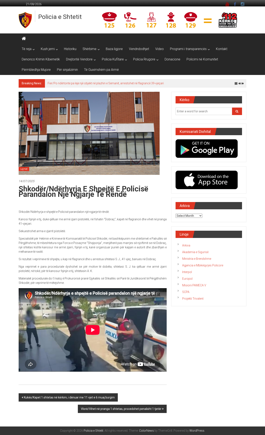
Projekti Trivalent (193, 298)
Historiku (70, 49)
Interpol (187, 272)
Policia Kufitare (113, 59)
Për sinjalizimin (67, 70)
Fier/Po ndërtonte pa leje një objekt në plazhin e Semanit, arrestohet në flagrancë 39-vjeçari (106, 83)
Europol (187, 278)
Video (159, 49)
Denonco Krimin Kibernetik (41, 59)
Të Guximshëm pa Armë (101, 70)
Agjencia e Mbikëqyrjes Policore (202, 265)
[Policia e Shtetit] (24, 38)
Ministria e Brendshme (196, 258)
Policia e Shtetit (60, 16)
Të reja (26, 49)
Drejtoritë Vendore (79, 59)
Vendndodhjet (139, 49)
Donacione (172, 59)
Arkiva (186, 245)
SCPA (185, 292)
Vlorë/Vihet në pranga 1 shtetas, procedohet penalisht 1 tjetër (121, 408)
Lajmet (24, 169)
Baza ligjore (114, 49)
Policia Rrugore (144, 59)
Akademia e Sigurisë (195, 252)
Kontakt (221, 49)
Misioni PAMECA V (194, 285)
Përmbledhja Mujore (36, 70)
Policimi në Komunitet (202, 59)
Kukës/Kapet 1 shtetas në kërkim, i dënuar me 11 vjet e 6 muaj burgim (69, 397)
